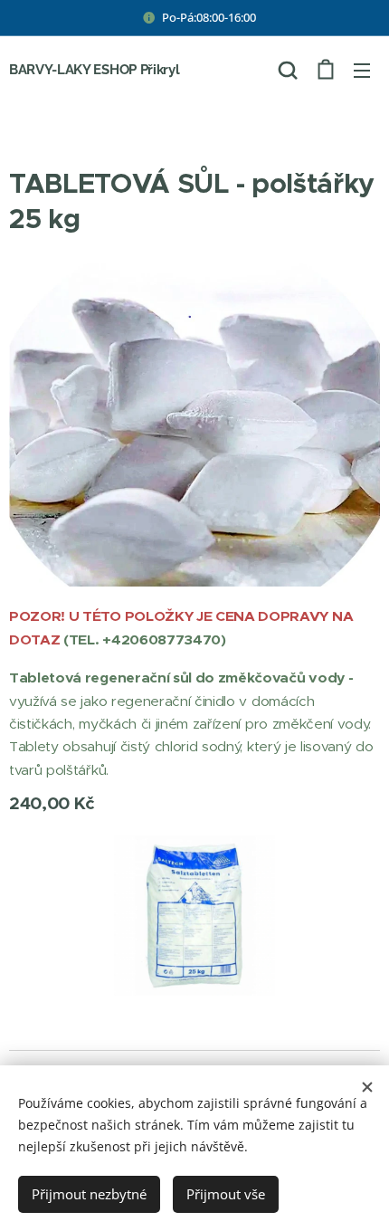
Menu (362, 70)
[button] (288, 69)
